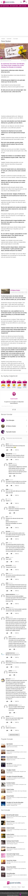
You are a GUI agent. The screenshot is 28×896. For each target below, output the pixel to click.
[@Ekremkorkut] (3, 455)
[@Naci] (3, 584)
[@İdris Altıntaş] (6, 508)
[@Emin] (6, 638)
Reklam (19, 887)
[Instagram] (15, 409)
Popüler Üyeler (15, 5)
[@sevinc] (6, 464)
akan (7, 182)
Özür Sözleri (7, 151)
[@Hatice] (6, 672)
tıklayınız (17, 895)
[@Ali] (3, 518)
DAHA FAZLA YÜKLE (14, 734)
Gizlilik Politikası (6, 887)
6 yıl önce (14, 453)
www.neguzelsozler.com (7, 406)
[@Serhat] (3, 717)
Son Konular (23, 5)
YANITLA (17, 449)
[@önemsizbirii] (3, 566)
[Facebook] (13, 409)
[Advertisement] (14, 22)
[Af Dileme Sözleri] (5, 291)
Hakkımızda (14, 887)
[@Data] (3, 490)
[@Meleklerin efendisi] (6, 706)
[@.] (3, 727)
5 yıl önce (11, 444)
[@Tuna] (3, 618)
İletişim (23, 887)
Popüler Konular (5, 5)
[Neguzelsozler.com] (9, 2)
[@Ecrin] (3, 445)
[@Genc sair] (3, 680)
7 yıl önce (10, 542)
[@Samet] (3, 608)
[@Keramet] (3, 532)
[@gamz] (3, 481)
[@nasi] (3, 574)
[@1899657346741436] (3, 653)
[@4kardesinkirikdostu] (3, 595)
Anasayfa (3, 38)
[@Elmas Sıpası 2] (3, 662)
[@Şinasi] (3, 558)
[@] (3, 500)
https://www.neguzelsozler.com (16, 189)
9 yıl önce (11, 617)
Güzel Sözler (9, 38)
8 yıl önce (10, 573)
